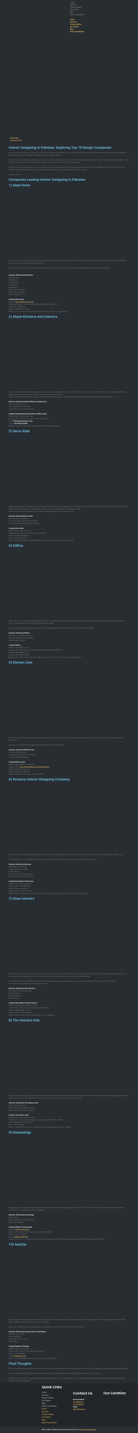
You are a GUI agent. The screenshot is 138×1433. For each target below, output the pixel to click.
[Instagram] (20, 1415)
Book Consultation (77, 14)
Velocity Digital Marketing (87, 1430)
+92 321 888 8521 (78, 1404)
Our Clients (74, 10)
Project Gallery (76, 7)
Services (73, 5)
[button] (103, 17)
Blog (72, 12)
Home (72, 2)
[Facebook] (15, 1415)
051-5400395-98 (78, 1402)
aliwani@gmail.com (79, 1409)
